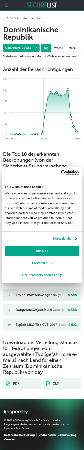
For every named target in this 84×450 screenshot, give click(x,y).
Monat (73, 47)
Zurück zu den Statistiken (25, 18)
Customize (39, 263)
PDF (15, 383)
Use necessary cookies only (42, 275)
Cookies (9, 439)
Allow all (42, 251)
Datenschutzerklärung (19, 435)
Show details (62, 238)
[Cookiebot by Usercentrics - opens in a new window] (61, 172)
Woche (58, 47)
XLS (55, 383)
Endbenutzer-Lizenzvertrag (57, 435)
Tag (46, 47)
